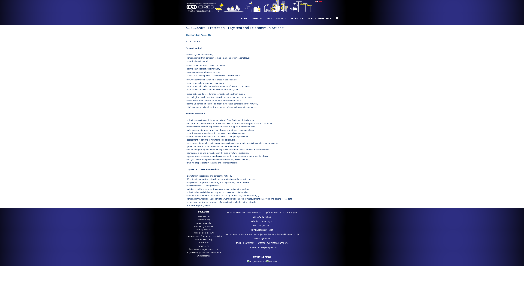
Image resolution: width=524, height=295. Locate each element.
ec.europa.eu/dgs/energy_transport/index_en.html (207, 236)
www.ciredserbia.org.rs (204, 233)
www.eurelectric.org (203, 239)
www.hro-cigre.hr (203, 223)
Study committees (319, 18)
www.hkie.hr (203, 246)
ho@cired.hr (264, 239)
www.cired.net (204, 216)
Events (255, 18)
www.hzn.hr (204, 242)
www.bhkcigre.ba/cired (203, 226)
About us (296, 18)
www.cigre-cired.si (203, 229)
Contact (281, 18)
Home (244, 18)
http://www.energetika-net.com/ (203, 249)
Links (269, 18)
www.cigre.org (204, 220)
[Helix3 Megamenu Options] (337, 18)
